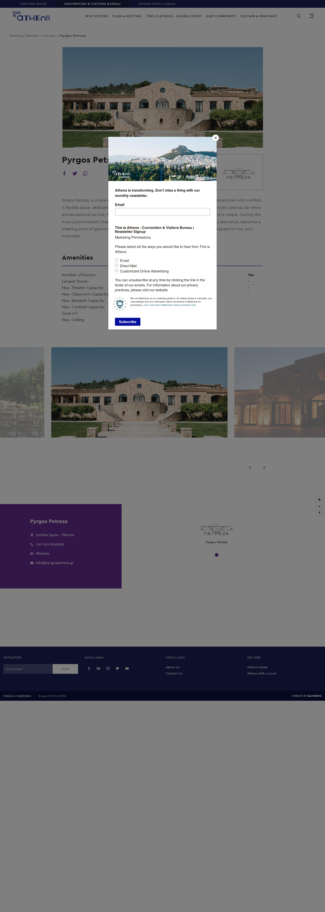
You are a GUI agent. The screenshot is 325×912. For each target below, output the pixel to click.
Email (119, 205)
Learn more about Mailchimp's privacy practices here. (170, 305)
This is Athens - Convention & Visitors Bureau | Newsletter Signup (154, 230)
